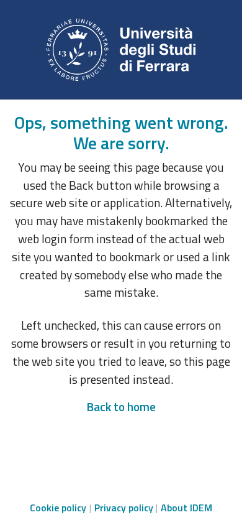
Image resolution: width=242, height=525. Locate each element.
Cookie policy (58, 507)
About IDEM (186, 507)
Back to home (121, 406)
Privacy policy (123, 507)
